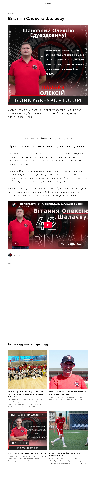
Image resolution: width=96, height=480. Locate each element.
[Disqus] (48, 301)
